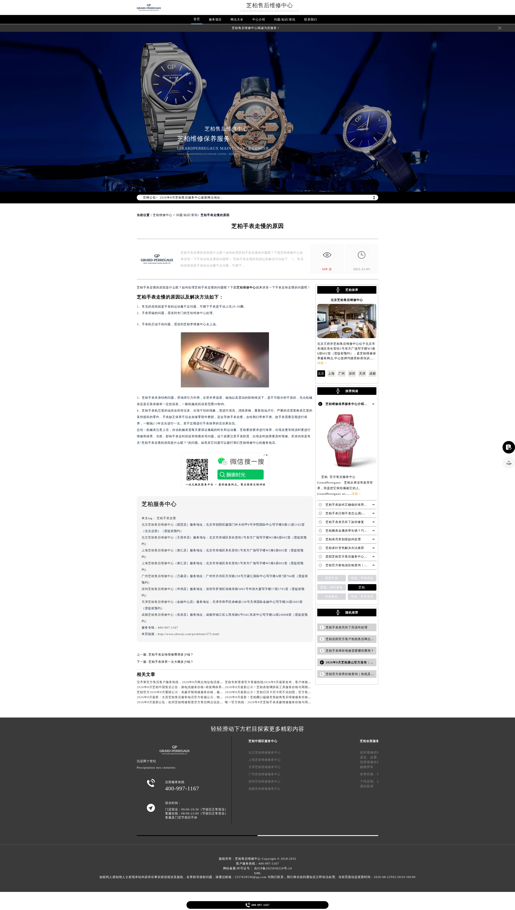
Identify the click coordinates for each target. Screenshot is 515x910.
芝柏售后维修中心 (269, 5)
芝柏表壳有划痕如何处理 (343, 539)
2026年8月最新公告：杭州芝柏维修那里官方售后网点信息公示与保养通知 (189, 702)
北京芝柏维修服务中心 (264, 752)
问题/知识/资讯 (284, 19)
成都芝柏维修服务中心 (264, 788)
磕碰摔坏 (367, 767)
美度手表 (331, 578)
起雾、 (375, 757)
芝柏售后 (331, 596)
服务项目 (215, 19)
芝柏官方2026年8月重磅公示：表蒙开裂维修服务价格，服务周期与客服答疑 (191, 692)
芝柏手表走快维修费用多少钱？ (171, 654)
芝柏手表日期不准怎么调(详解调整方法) (354, 513)
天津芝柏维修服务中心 (264, 767)
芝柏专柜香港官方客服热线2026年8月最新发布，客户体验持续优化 (273, 682)
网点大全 (237, 19)
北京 (321, 373)
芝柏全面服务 (369, 741)
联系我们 (310, 19)
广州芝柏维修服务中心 (264, 774)
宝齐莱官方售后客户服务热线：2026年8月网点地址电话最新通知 (183, 682)
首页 (197, 19)
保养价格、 (368, 774)
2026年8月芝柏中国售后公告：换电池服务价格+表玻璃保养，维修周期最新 (190, 687)
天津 (362, 373)
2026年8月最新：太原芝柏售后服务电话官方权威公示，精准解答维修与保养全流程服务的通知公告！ (209, 697)
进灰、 (365, 757)
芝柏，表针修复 (331, 587)
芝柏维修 (243, 287)
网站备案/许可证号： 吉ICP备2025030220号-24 (257, 868)
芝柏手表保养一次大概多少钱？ (171, 661)
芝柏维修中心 (162, 215)
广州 (341, 373)
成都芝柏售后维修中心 (158, 614)
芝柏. (362, 587)
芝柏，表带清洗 (362, 596)
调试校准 (367, 786)
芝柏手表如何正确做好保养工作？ (349, 504)
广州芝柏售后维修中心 (158, 576)
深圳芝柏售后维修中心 (158, 589)
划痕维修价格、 (372, 762)
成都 (372, 373)
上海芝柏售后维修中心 (158, 550)
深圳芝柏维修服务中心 (264, 781)
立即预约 (258, 460)
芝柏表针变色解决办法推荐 (344, 548)
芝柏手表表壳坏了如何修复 (344, 522)
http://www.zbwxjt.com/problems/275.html (188, 634)
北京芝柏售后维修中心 (158, 524)
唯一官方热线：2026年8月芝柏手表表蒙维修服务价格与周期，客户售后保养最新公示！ (287, 702)
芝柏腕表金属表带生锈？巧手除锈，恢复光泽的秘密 (362, 530)
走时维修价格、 (372, 752)
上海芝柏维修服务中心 (264, 759)
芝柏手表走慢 (166, 518)
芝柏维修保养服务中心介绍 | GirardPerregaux (359, 404)
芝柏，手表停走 (362, 578)
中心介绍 (258, 19)
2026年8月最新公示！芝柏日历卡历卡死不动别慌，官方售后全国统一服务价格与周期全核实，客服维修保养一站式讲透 (310, 692)
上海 (331, 373)
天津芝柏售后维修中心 (158, 601)
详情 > (322, 363)
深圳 (352, 373)
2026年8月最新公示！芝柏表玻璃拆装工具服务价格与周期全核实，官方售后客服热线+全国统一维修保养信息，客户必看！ (312, 687)
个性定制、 (368, 781)
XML (257, 873)
